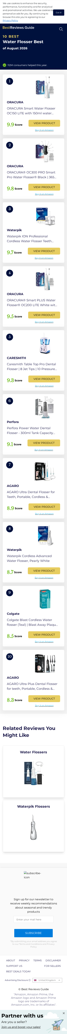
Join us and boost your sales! (21, 1027)
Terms (37, 960)
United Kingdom (47, 980)
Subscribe (33, 933)
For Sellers (52, 965)
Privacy (24, 960)
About (10, 960)
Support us (14, 965)
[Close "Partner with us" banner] (64, 1013)
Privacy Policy (10, 20)
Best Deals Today (18, 971)
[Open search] (61, 29)
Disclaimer (53, 960)
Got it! (59, 12)
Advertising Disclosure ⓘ (18, 980)
